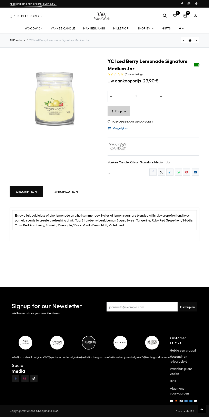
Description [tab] (26, 192)
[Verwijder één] (111, 96)
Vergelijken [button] (120, 128)
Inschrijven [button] (187, 307)
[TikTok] (196, 3)
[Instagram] (189, 3)
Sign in (195, 16)
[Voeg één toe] (161, 96)
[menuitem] (34, 28)
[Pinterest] (186, 172)
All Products (17, 40)
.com (127, 357)
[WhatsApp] (178, 172)
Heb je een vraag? (183, 350)
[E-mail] (195, 172)
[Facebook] (182, 3)
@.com (30, 357)
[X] (161, 172)
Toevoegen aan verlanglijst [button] (132, 121)
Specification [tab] (66, 192)
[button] (165, 16)
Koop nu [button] (120, 111)
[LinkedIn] (169, 172)
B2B (173, 381)
